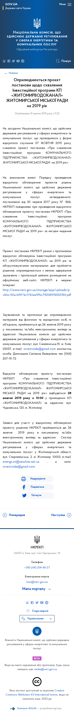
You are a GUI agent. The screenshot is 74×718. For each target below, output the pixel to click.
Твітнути (36, 495)
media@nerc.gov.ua (45, 669)
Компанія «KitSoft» (27, 708)
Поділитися (37, 487)
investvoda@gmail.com (40, 349)
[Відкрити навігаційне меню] (69, 4)
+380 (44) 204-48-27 (37, 567)
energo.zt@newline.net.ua (21, 462)
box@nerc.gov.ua (37, 582)
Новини (13, 73)
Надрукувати (37, 478)
